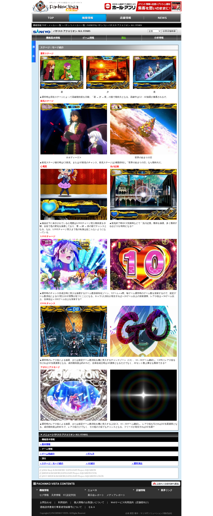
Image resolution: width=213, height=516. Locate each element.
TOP (50, 18)
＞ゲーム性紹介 (47, 453)
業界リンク (166, 490)
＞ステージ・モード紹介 (51, 463)
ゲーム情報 (88, 38)
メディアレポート (115, 495)
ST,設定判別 (69, 495)
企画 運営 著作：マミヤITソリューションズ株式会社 (148, 513)
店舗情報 (125, 18)
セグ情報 (44, 495)
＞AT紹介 (90, 463)
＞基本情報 (45, 444)
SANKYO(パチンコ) (96, 25)
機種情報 (87, 18)
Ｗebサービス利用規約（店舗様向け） (130, 502)
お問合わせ (46, 502)
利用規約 (62, 502)
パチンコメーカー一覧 (74, 25)
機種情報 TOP (39, 25)
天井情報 (56, 495)
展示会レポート (96, 495)
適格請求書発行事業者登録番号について (61, 507)
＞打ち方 (90, 453)
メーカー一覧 (54, 25)
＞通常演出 (137, 463)
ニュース (92, 490)
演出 (123, 38)
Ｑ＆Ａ (91, 507)
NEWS (162, 18)
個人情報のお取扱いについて (89, 502)
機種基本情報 (53, 38)
